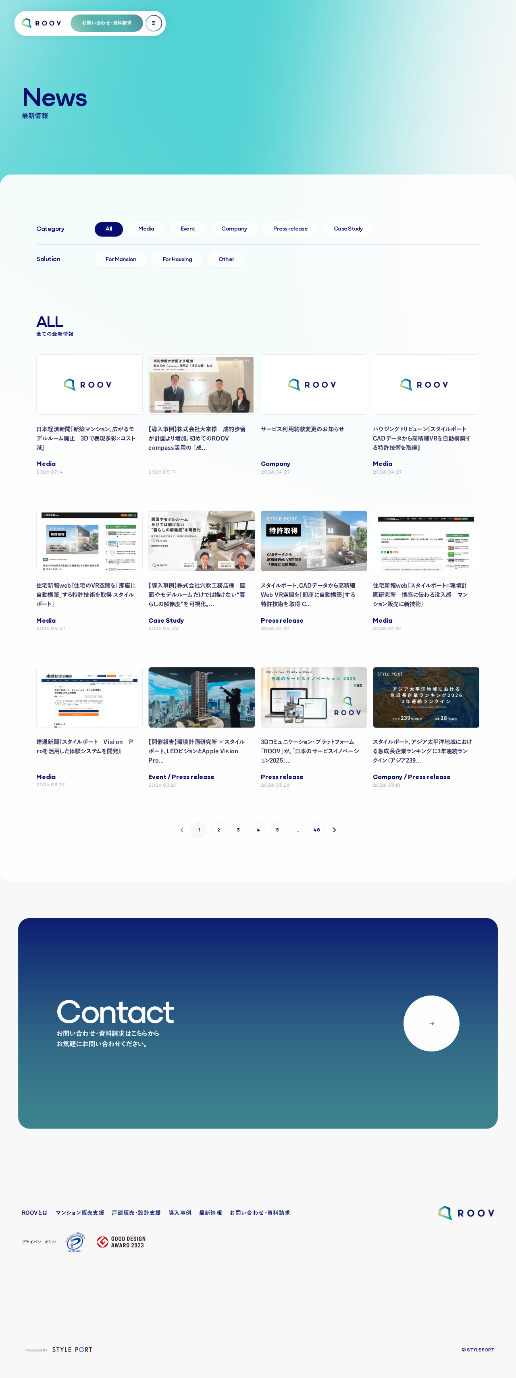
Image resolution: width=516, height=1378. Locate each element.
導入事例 (180, 1213)
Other (226, 260)
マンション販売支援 (80, 1213)
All (109, 229)
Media (146, 229)
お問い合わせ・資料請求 (259, 1213)
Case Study (348, 229)
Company (234, 229)
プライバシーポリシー (41, 1242)
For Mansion (121, 260)
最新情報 (211, 1213)
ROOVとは (35, 1213)
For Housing (177, 260)
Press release (290, 229)
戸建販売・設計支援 (136, 1213)
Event (188, 229)
